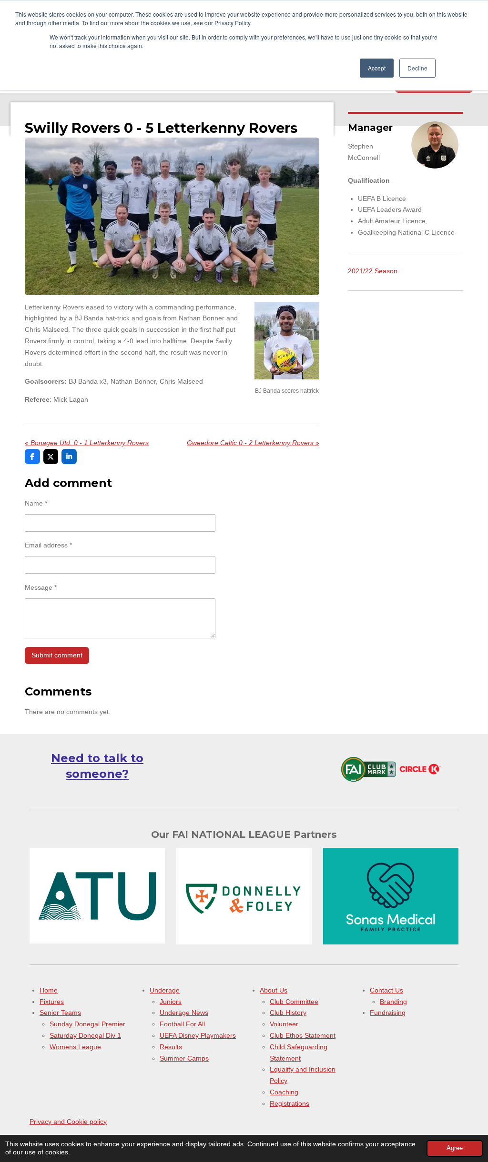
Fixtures (52, 1001)
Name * (36, 503)
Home (49, 990)
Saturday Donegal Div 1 (85, 1035)
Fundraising (388, 1012)
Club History (288, 1012)
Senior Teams (60, 1012)
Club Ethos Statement (303, 1035)
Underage (165, 990)
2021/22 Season (372, 271)
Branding (393, 1001)
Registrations (289, 1103)
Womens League (75, 1047)
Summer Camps (184, 1058)
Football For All (182, 1024)
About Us (273, 990)
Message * (41, 587)
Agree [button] (455, 1148)
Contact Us (386, 990)
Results (171, 1047)
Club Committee (294, 1001)
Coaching (284, 1092)
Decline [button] (417, 68)
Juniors (171, 1001)
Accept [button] (377, 68)
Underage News (184, 1012)
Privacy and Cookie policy (68, 1121)
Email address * (48, 545)
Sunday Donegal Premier (87, 1024)
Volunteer (284, 1024)
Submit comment (56, 655)
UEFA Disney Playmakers (198, 1035)
